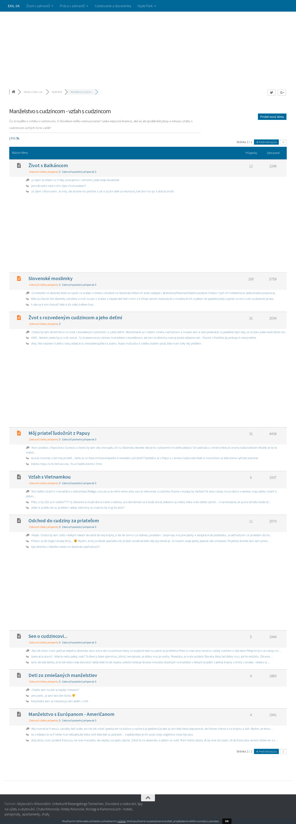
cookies (121, 821)
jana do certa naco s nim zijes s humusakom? (58, 186)
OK (227, 821)
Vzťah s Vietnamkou (49, 476)
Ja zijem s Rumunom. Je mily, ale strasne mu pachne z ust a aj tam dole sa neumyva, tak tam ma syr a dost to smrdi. (102, 191)
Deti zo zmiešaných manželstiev (62, 675)
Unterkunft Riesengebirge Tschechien (78, 804)
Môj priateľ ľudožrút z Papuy (59, 433)
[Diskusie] (13, 92)
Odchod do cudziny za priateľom (63, 520)
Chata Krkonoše (47, 809)
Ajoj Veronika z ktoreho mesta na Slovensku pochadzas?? (65, 547)
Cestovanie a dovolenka (113, 5)
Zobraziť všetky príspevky (44, 171)
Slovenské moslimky (50, 278)
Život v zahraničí (38, 5)
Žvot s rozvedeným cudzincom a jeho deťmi (75, 317)
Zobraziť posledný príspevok (78, 171)
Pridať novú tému (272, 117)
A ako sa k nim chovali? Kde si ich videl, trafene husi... (63, 305)
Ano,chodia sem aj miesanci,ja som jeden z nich (59, 701)
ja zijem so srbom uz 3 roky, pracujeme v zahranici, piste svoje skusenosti (75, 180)
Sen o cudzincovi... (47, 636)
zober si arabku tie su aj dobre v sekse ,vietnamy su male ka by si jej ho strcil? (77, 508)
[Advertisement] (148, 46)
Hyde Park (145, 5)
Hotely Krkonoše (72, 809)
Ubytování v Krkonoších (34, 804)
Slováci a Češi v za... (33, 92)
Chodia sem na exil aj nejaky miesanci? (55, 690)
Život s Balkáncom (48, 165)
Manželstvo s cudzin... (81, 92)
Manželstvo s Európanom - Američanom (71, 714)
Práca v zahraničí (72, 5)
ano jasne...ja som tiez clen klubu (51, 696)
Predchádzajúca (267, 142)
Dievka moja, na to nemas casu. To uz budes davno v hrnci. (67, 464)
